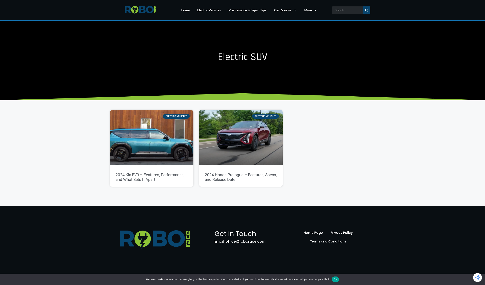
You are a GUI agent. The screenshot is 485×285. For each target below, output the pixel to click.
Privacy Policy (341, 232)
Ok (335, 279)
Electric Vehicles (209, 10)
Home (185, 10)
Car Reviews (283, 10)
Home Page (313, 232)
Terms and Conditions (328, 241)
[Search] (366, 10)
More (308, 10)
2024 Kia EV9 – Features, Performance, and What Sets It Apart (150, 177)
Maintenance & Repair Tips (247, 10)
